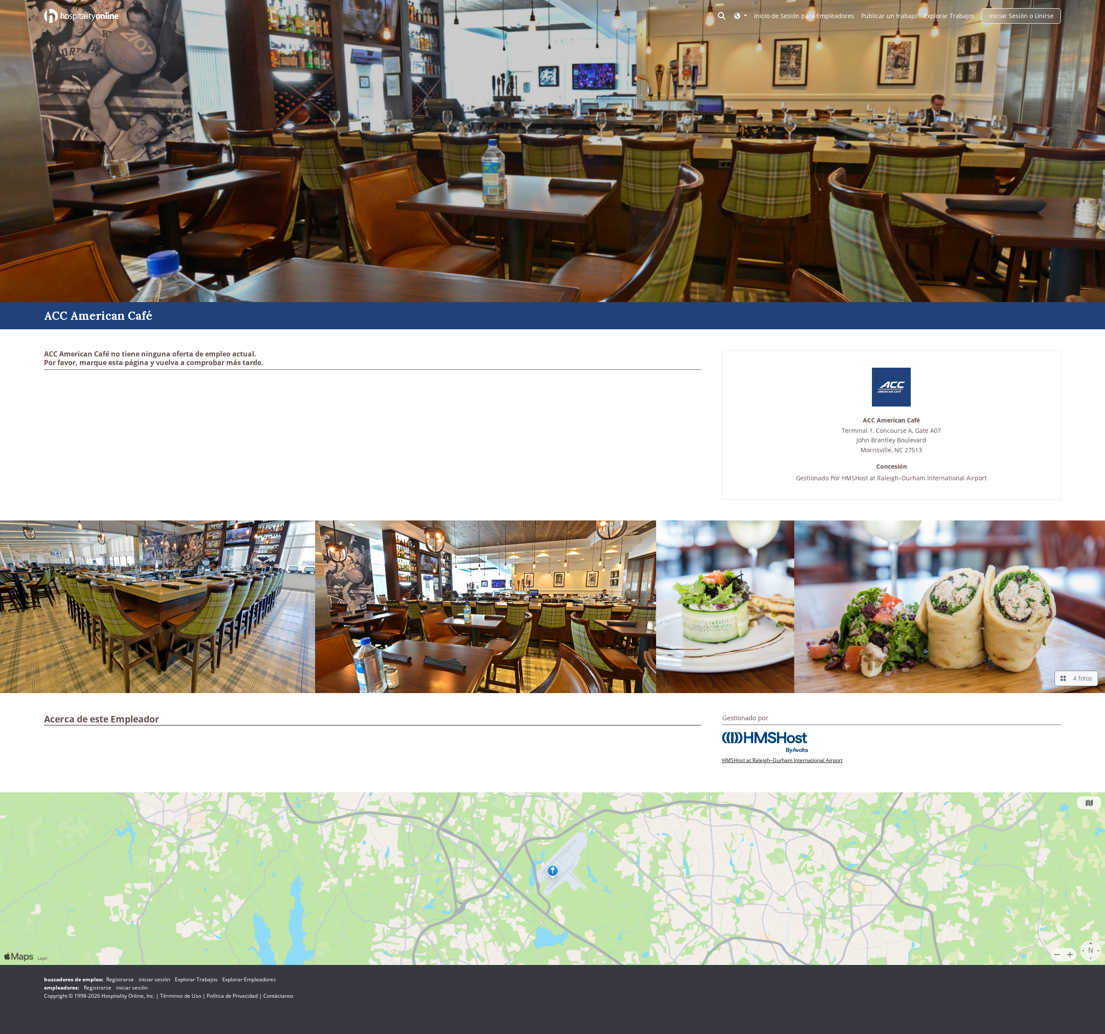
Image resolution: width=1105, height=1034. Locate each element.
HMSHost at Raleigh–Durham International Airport (914, 478)
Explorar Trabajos (949, 16)
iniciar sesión (154, 979)
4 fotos (1081, 678)
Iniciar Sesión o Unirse (1021, 16)
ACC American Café (891, 420)
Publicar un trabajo (889, 16)
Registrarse (120, 979)
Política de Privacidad (232, 995)
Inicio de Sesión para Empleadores (804, 16)
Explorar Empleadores (249, 979)
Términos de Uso (180, 995)
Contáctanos (278, 995)
